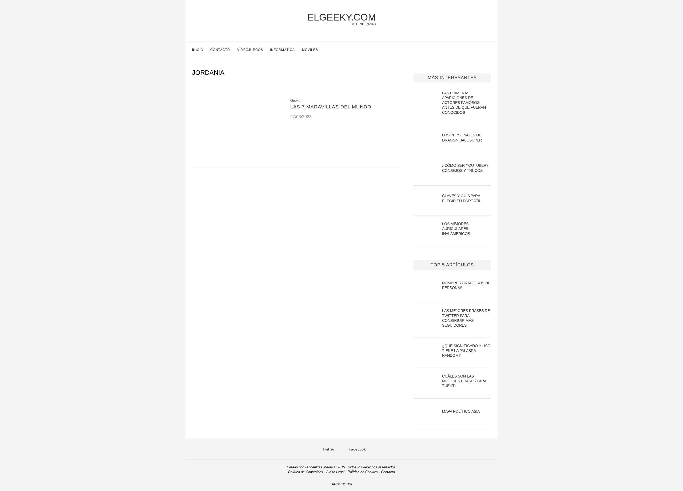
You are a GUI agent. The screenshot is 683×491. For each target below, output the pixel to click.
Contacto (220, 50)
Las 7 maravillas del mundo (330, 106)
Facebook (356, 449)
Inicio (197, 50)
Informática (282, 50)
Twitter (327, 449)
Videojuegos (250, 50)
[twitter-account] (477, 50)
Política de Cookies (363, 472)
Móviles (310, 50)
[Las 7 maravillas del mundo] (237, 160)
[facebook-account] (489, 50)
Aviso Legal (335, 472)
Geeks (295, 101)
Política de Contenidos (305, 472)
